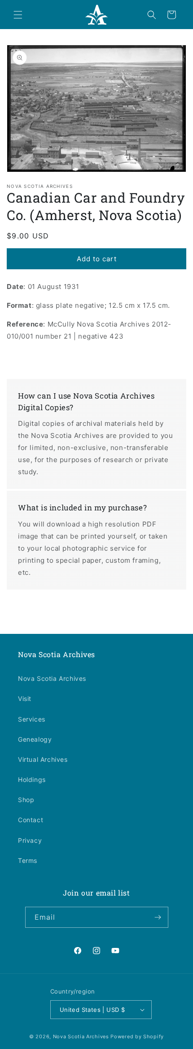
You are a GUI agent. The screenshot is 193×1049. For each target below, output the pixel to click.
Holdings (32, 779)
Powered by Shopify (137, 1036)
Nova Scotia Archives (52, 678)
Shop (26, 799)
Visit (24, 698)
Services (31, 719)
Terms (27, 860)
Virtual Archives (43, 759)
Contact (30, 820)
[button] (18, 15)
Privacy (30, 840)
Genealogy (35, 739)
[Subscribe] (158, 917)
